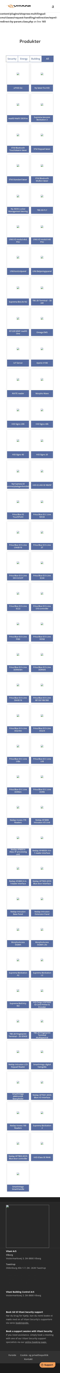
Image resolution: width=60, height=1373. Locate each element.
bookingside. (22, 1322)
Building (35, 58)
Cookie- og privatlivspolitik (34, 1355)
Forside (12, 1355)
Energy (24, 58)
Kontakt (28, 1359)
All (47, 58)
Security (12, 58)
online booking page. (36, 1342)
